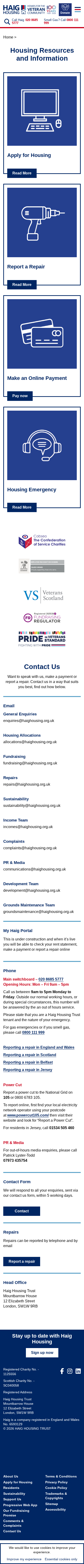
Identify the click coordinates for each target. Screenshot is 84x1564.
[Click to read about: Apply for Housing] (42, 111)
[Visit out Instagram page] (69, 1371)
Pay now (20, 396)
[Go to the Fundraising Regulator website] (42, 618)
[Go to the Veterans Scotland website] (42, 593)
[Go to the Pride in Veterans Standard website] (42, 638)
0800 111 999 (33, 1032)
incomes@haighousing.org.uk (28, 827)
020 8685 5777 (50, 979)
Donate (65, 12)
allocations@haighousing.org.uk (30, 742)
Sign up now (42, 1353)
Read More (22, 173)
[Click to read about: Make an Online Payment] (42, 334)
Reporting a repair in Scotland (29, 1055)
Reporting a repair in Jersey (27, 1070)
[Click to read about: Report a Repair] (42, 222)
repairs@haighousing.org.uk (26, 784)
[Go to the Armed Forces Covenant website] (42, 565)
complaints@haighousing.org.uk (30, 848)
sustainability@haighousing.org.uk (31, 806)
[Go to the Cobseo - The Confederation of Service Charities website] (42, 541)
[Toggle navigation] (78, 9)
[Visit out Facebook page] (62, 1371)
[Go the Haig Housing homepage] (24, 9)
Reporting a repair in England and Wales (38, 1047)
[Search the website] (6, 21)
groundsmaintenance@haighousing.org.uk (38, 912)
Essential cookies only (61, 1559)
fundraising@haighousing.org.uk (30, 763)
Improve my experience (24, 1559)
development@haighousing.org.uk (31, 890)
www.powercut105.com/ (28, 1115)
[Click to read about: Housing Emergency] (42, 445)
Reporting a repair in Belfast (28, 1062)
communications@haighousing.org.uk (34, 869)
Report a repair (22, 1261)
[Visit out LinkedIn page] (78, 1371)
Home (8, 37)
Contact (22, 1211)
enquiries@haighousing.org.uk (28, 721)
